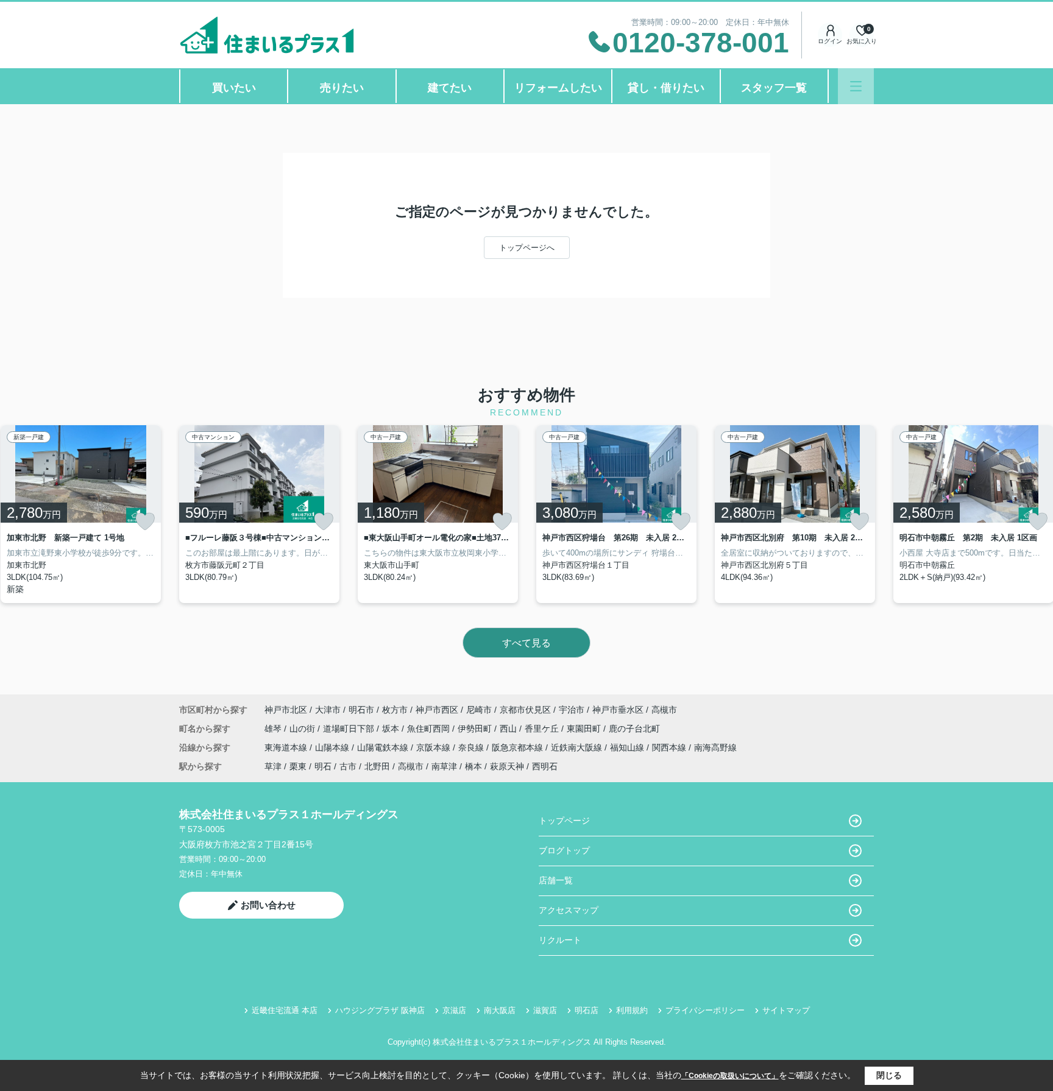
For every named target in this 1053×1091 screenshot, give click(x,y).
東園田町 (585, 728)
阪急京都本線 (518, 747)
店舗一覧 (556, 880)
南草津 (444, 766)
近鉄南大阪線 (577, 747)
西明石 (545, 766)
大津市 (328, 710)
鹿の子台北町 (634, 728)
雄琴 (274, 728)
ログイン (830, 41)
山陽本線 (333, 747)
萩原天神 (507, 766)
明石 (323, 766)
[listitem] (259, 514)
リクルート (560, 940)
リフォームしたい (558, 88)
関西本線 (670, 747)
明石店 (586, 1010)
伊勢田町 (476, 728)
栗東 (298, 766)
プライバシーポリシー (705, 1010)
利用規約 (632, 1010)
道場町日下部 (350, 728)
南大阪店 (500, 1010)
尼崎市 (479, 710)
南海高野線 (715, 747)
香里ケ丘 (543, 728)
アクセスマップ (568, 910)
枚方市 (395, 710)
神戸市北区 (285, 710)
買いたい (234, 88)
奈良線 (472, 747)
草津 (273, 766)
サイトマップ (786, 1010)
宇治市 (571, 710)
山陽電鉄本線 (384, 747)
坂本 (392, 728)
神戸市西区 (437, 710)
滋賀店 (545, 1010)
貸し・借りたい (666, 88)
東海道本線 (287, 747)
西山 (509, 728)
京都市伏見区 (525, 710)
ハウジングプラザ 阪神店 (380, 1010)
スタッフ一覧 (774, 88)
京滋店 (454, 1010)
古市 (347, 766)
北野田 (377, 766)
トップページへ (527, 247)
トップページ (564, 820)
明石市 (361, 710)
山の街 (303, 728)
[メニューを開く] (856, 86)
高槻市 (664, 710)
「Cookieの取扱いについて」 (730, 1076)
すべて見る (526, 643)
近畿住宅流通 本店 (284, 1010)
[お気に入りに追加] (145, 521)
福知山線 (628, 747)
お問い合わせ (268, 905)
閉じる (889, 1075)
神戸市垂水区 (618, 710)
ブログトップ (564, 850)
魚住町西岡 (429, 728)
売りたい (342, 88)
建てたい (450, 88)
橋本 (473, 766)
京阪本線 (434, 747)
